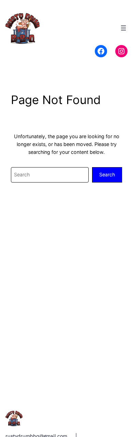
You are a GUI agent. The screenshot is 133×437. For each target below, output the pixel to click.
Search (107, 174)
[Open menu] (123, 28)
